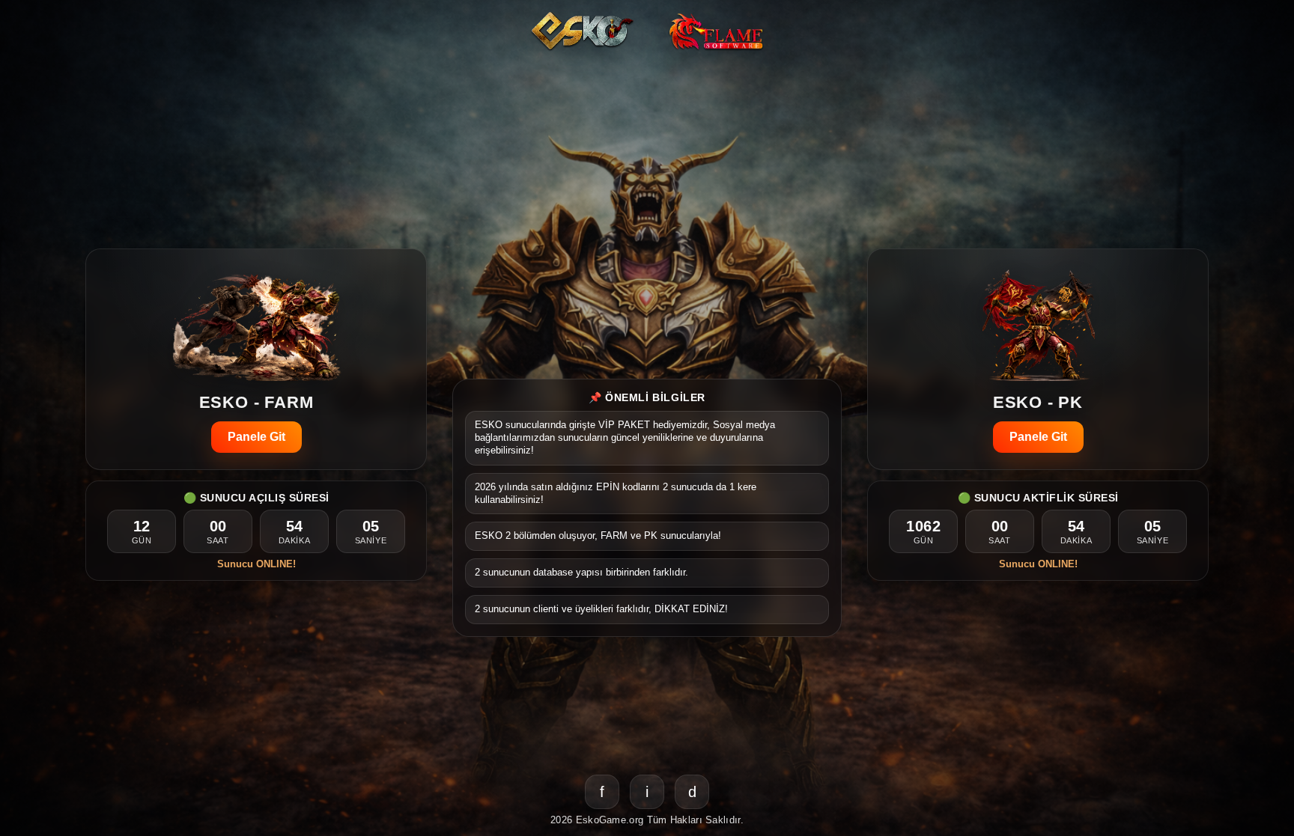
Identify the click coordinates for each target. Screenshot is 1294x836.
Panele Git (256, 436)
